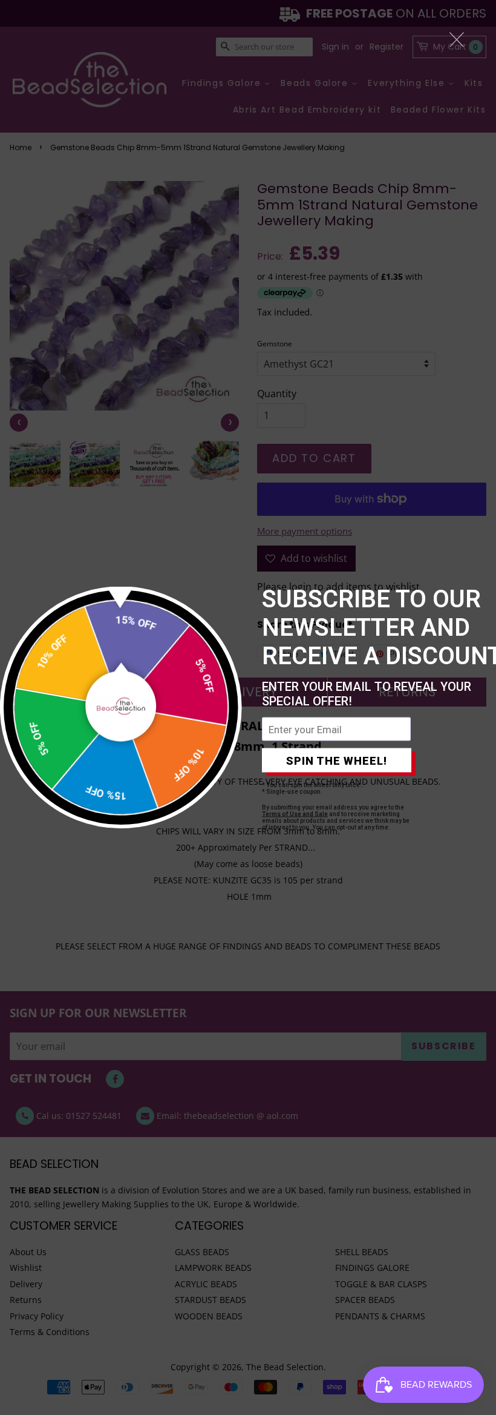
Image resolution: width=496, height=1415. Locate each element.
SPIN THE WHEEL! (336, 760)
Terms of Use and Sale (295, 814)
